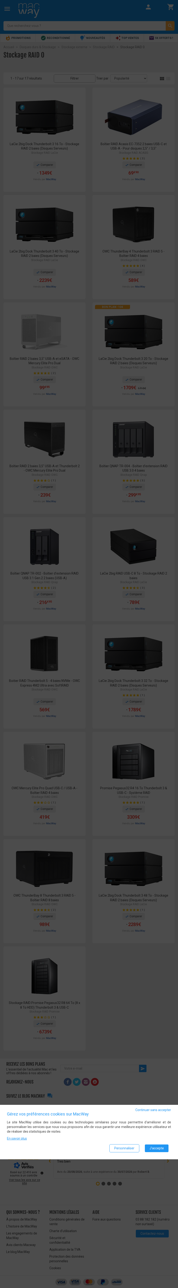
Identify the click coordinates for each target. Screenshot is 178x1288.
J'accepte (156, 1148)
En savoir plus (17, 1138)
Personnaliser (124, 1148)
